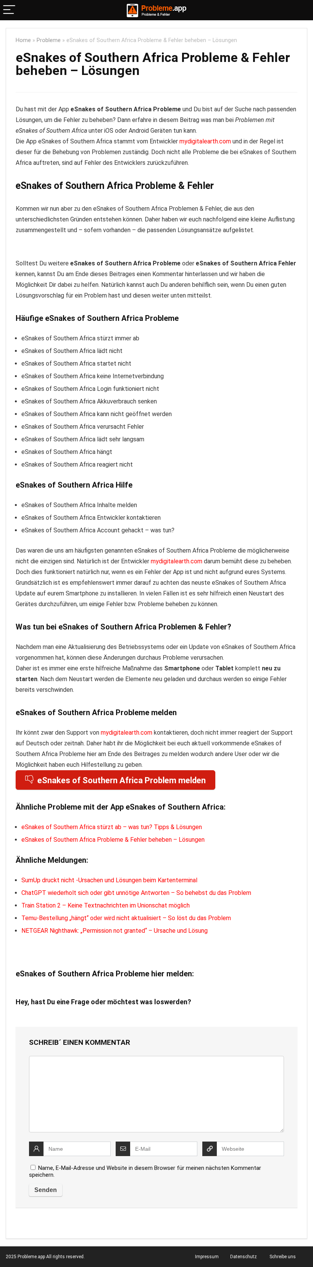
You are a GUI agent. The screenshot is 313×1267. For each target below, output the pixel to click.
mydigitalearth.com (205, 141)
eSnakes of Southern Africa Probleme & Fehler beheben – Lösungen (113, 839)
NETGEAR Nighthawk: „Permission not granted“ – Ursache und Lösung (114, 930)
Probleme (49, 40)
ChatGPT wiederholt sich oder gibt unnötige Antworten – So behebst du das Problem (136, 892)
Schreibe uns (282, 1256)
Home (23, 40)
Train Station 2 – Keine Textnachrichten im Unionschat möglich (105, 905)
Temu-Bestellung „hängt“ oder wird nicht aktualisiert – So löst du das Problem (126, 918)
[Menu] (9, 10)
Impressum (207, 1256)
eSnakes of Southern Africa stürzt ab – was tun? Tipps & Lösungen (111, 827)
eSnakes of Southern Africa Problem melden (121, 780)
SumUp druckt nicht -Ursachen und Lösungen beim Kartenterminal (109, 880)
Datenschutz (243, 1256)
